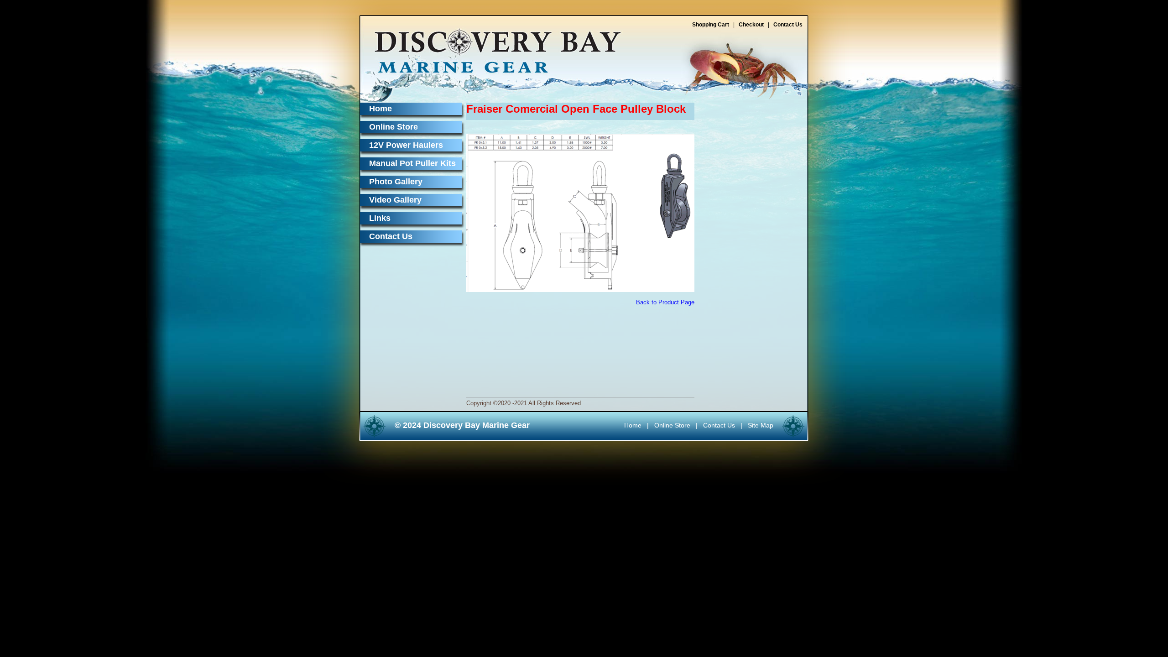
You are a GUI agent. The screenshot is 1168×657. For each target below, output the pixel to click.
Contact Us (788, 24)
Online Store (393, 126)
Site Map (760, 425)
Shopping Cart (710, 24)
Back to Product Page (665, 302)
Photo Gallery (395, 181)
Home (380, 108)
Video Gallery (395, 199)
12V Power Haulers (406, 145)
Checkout (751, 24)
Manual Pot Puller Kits (412, 163)
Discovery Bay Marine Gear (492, 47)
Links (380, 218)
